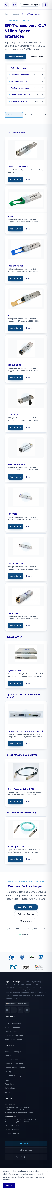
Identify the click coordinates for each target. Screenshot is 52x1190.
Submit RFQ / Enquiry (13, 1076)
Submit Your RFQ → (26, 907)
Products (16, 14)
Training (8, 1072)
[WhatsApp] (14, 4)
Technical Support (12, 1060)
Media (7, 1080)
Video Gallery (10, 1084)
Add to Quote (15, 179)
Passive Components (33, 115)
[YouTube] (27, 1010)
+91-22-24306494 (12, 1126)
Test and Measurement (14, 1035)
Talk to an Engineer (26, 914)
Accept (9, 1186)
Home (7, 14)
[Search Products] (6, 4)
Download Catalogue (30, 5)
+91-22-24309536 (12, 1129)
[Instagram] (20, 1010)
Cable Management (12, 1031)
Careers (8, 1092)
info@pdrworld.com (12, 1133)
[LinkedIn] (7, 1010)
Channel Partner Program (15, 1068)
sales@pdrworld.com (27, 1157)
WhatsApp (27, 921)
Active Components (14, 115)
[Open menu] (45, 4)
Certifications (10, 1088)
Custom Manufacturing (14, 1064)
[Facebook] (14, 1010)
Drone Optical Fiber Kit (13, 1040)
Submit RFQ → (26, 1143)
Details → (30, 179)
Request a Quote (15, 56)
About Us (8, 1055)
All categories (37, 56)
